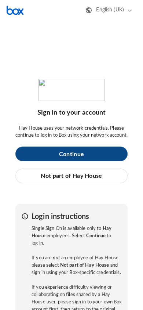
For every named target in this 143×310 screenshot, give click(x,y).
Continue (71, 154)
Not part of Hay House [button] (71, 176)
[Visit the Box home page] (15, 10)
